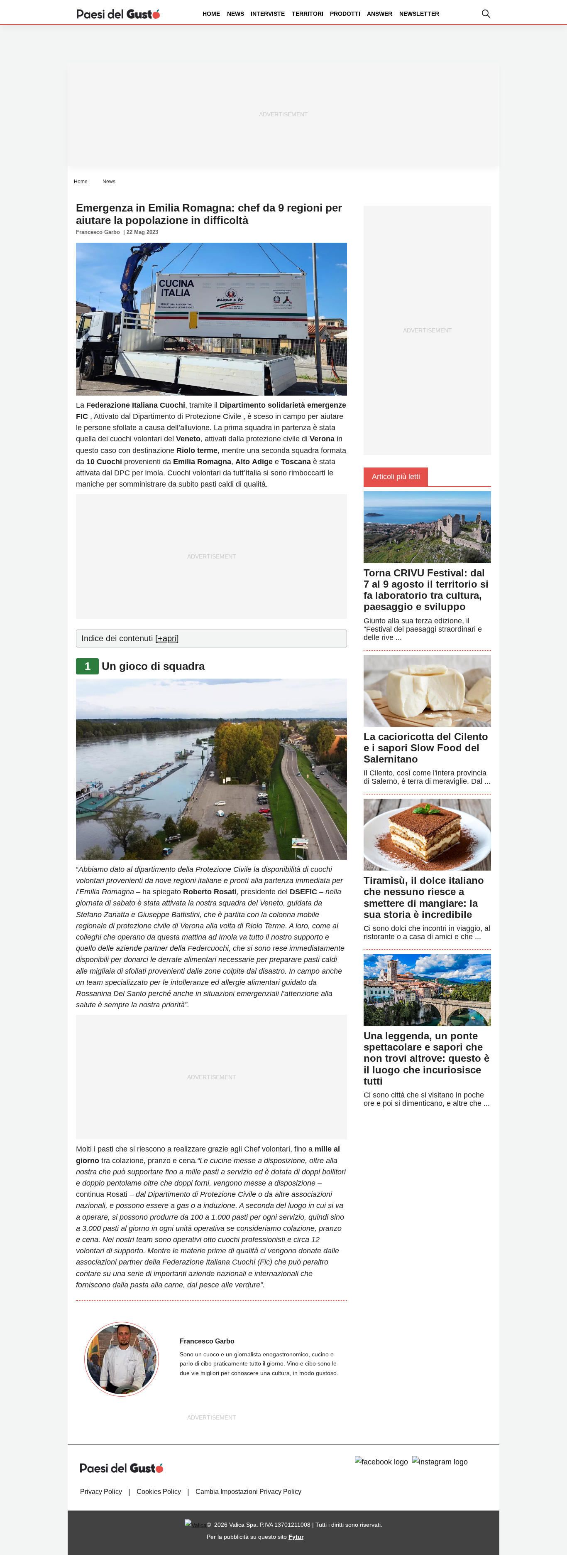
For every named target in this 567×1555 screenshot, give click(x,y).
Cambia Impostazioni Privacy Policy (248, 1491)
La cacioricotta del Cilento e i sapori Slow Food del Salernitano (426, 748)
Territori (307, 13)
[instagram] (440, 1462)
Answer (379, 13)
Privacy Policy (101, 1491)
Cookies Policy (159, 1491)
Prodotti (345, 13)
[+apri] (167, 638)
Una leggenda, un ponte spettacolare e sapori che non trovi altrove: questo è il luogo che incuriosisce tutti (426, 1058)
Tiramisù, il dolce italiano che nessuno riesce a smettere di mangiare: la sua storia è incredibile (424, 897)
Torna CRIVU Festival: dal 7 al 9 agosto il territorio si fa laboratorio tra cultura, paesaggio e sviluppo (426, 590)
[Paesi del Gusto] (118, 13)
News (235, 13)
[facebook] (381, 1462)
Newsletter (419, 13)
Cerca (502, 45)
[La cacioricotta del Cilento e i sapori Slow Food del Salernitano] (427, 690)
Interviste (268, 13)
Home (211, 13)
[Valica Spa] (196, 1524)
